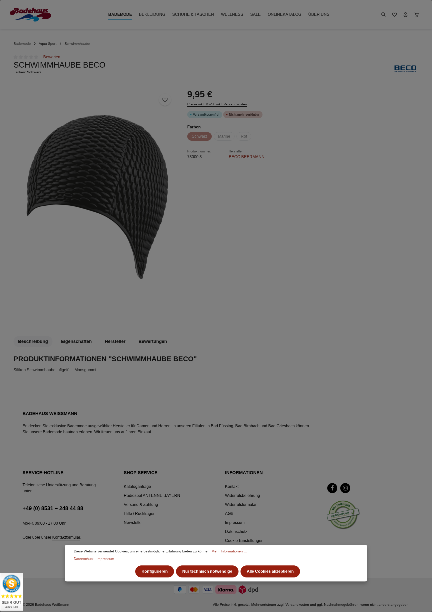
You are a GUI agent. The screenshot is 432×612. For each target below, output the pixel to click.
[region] (98, 207)
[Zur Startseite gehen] (30, 14)
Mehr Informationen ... (229, 551)
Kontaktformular (66, 537)
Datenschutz (236, 531)
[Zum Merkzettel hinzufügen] (165, 100)
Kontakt (231, 486)
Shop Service (141, 472)
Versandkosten (297, 604)
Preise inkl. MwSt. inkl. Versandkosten (217, 104)
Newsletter (133, 522)
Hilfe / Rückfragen (140, 513)
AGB (229, 513)
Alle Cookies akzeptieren (270, 571)
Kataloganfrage (137, 486)
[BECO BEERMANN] (405, 69)
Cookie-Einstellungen (244, 540)
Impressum (234, 522)
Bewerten (51, 57)
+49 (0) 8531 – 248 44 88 (52, 508)
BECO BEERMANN (246, 157)
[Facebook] (332, 488)
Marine (224, 136)
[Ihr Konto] (405, 15)
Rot (244, 136)
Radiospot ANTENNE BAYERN (152, 495)
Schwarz (199, 136)
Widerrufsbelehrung (242, 495)
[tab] (33, 341)
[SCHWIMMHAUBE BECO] (97, 207)
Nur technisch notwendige (207, 571)
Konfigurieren (155, 571)
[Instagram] (345, 488)
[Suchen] (383, 15)
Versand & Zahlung (141, 504)
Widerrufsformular (240, 504)
